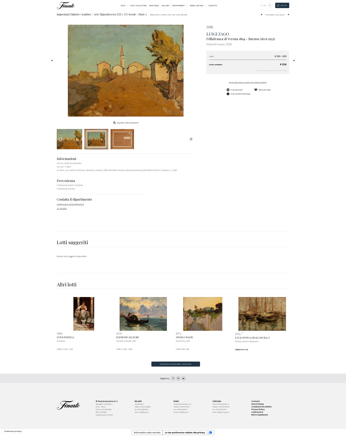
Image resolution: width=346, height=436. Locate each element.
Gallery (166, 5)
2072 (238, 334)
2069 (59, 333)
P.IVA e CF (99, 409)
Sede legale (99, 404)
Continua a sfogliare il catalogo (176, 364)
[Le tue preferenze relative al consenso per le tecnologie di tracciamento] (13, 431)
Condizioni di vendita (261, 406)
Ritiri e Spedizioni (259, 414)
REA (97, 412)
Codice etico (257, 412)
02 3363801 (62, 208)
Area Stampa (257, 404)
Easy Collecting (138, 5)
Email (137, 412)
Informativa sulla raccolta (147, 432)
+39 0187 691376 (224, 407)
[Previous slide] (60, 139)
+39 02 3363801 (146, 407)
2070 (119, 333)
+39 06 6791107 (185, 407)
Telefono (137, 407)
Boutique (154, 5)
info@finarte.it (144, 412)
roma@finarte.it (183, 412)
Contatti (212, 5)
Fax (136, 409)
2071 (178, 333)
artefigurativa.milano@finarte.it (70, 204)
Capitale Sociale (101, 415)
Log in (284, 5)
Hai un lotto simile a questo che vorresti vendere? (248, 82)
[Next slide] (191, 139)
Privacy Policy (258, 409)
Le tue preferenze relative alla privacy (185, 432)
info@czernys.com (223, 412)
